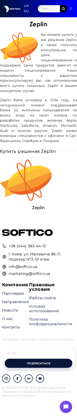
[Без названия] (26, 180)
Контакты (11, 327)
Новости (10, 310)
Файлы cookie (42, 298)
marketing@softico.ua (29, 274)
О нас (7, 319)
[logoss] (12, 8)
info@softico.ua (23, 267)
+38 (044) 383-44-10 (27, 246)
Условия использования (44, 308)
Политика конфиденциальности (50, 321)
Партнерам (13, 293)
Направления (15, 302)
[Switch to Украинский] (26, 6)
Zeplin (38, 208)
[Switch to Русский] (26, 11)
